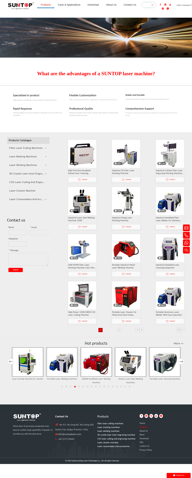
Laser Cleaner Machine (22, 191)
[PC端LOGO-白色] (27, 417)
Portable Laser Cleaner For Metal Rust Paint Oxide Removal (124, 313)
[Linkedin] (165, 5)
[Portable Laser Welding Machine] (62, 362)
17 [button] (129, 386)
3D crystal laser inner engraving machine (116, 435)
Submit (15, 270)
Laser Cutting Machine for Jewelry (27, 379)
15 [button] (121, 386)
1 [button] (62, 386)
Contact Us (144, 446)
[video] (82, 154)
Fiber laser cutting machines (110, 424)
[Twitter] (151, 416)
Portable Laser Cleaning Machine (165, 379)
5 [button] (79, 386)
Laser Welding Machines (23, 165)
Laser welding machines (108, 431)
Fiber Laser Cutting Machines (26, 148)
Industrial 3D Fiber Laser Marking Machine (123, 172)
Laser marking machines (108, 427)
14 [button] (117, 386)
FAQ (141, 442)
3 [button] (70, 386)
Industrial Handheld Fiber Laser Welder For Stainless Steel (168, 219)
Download (144, 439)
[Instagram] (163, 9)
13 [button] (112, 386)
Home (142, 423)
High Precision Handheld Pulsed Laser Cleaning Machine (79, 172)
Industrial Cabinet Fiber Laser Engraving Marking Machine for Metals (169, 172)
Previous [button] (11, 361)
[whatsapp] (168, 9)
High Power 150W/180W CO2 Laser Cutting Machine (81, 313)
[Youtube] (170, 5)
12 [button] (108, 386)
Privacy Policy (146, 450)
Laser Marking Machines (23, 156)
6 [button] (83, 386)
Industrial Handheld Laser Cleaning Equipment (167, 266)
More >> (179, 343)
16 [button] (125, 386)
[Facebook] (160, 5)
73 (179, 330)
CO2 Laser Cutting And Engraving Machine (29, 182)
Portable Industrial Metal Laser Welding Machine (123, 266)
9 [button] (96, 386)
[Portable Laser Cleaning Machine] (164, 362)
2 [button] (66, 386)
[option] (27, 364)
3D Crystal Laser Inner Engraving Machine (29, 173)
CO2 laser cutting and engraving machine (116, 439)
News (142, 435)
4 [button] (75, 386)
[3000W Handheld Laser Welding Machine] (96, 362)
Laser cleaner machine (107, 443)
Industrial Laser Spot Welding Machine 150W (81, 219)
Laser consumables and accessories (113, 446)
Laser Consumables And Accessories (29, 199)
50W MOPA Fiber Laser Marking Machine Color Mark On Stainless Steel (81, 266)
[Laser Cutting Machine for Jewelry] (27, 362)
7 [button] (87, 386)
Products (143, 427)
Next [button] (181, 361)
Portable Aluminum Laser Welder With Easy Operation (169, 313)
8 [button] (91, 386)
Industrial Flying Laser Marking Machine (122, 219)
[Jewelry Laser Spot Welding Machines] (130, 362)
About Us (144, 431)
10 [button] (100, 386)
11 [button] (104, 386)
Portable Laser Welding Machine (62, 379)
